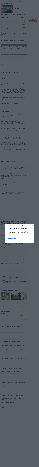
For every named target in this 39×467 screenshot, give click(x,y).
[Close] (32, 226)
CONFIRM (12, 238)
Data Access (19, 241)
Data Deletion (15, 241)
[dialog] (19, 233)
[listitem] (19, 236)
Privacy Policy (23, 241)
